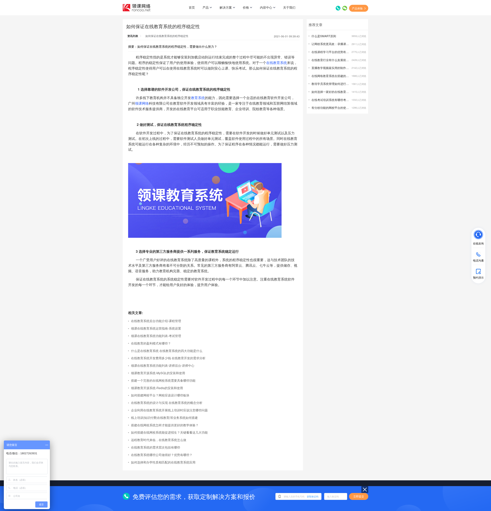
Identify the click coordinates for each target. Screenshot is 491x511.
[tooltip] (447, 238)
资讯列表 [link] (132, 36)
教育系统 (198, 97)
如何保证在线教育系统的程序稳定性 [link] (166, 36)
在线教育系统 (276, 62)
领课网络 (142, 103)
